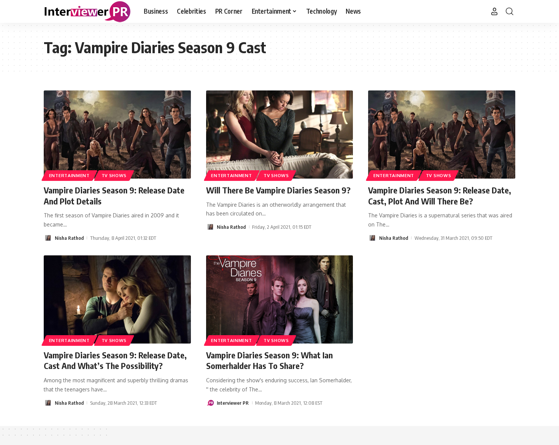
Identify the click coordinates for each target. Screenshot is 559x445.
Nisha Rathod (69, 238)
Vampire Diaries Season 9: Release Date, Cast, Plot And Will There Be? (439, 195)
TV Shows (114, 175)
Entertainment (69, 175)
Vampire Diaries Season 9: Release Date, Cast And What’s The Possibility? (115, 360)
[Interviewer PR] (88, 11)
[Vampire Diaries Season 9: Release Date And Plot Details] (117, 134)
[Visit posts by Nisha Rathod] (48, 238)
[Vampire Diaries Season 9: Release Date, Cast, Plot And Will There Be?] (441, 134)
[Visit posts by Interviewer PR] (210, 403)
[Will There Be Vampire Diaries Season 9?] (279, 134)
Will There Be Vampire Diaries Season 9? (278, 190)
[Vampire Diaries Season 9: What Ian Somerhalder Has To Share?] (279, 299)
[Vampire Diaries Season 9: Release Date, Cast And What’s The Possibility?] (117, 299)
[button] (494, 11)
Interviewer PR (233, 403)
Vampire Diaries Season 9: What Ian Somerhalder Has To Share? (269, 360)
